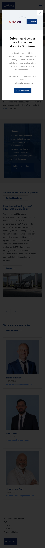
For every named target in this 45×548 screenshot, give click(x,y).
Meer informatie (22, 91)
